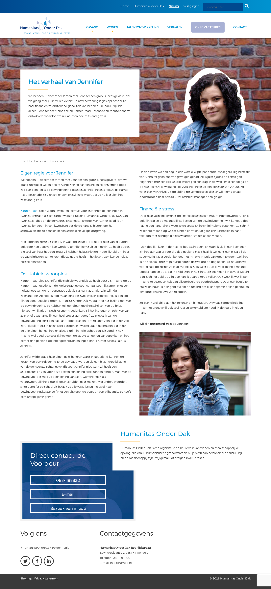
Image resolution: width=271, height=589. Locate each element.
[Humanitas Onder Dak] (45, 25)
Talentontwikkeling (143, 27)
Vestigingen (191, 6)
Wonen (112, 27)
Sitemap (26, 578)
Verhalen (175, 27)
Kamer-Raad (29, 210)
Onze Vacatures (208, 27)
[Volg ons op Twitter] (25, 561)
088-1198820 (68, 480)
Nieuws (174, 6)
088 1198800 (121, 557)
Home (124, 6)
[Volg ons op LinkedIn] (49, 561)
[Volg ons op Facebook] (37, 561)
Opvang (92, 27)
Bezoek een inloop (68, 508)
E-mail (68, 494)
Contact (240, 27)
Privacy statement (46, 578)
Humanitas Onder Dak (149, 6)
